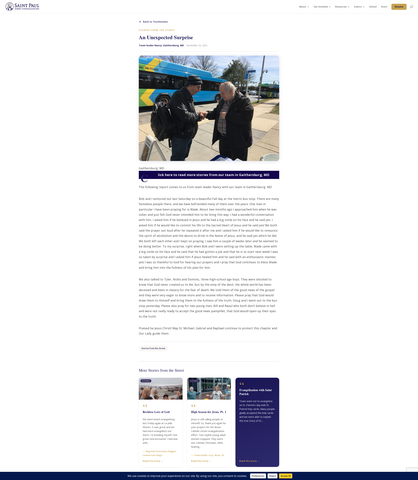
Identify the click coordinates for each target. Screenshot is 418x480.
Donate (399, 6)
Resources (341, 7)
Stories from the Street (153, 348)
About (302, 7)
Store (384, 7)
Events (358, 7)
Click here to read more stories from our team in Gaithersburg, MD (204, 175)
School (373, 7)
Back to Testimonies (155, 21)
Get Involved (321, 7)
